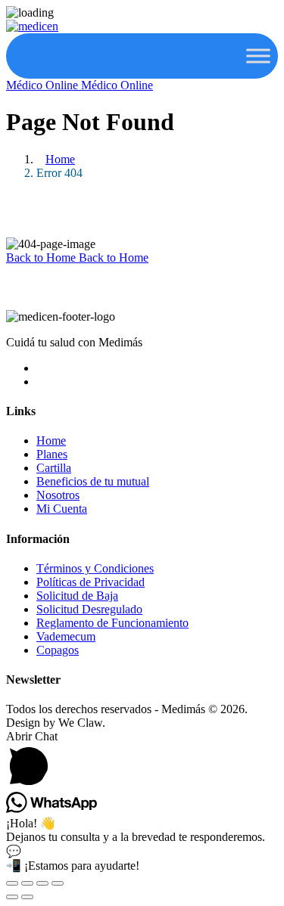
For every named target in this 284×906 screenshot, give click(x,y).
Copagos (57, 650)
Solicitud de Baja (77, 595)
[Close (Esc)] (57, 883)
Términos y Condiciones (95, 568)
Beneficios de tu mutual (92, 481)
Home (60, 159)
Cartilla (53, 467)
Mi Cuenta (61, 508)
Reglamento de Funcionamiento (112, 622)
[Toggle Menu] (258, 55)
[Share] (42, 883)
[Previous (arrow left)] (12, 897)
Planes (51, 454)
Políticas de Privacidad (90, 582)
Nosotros (58, 495)
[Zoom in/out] (12, 883)
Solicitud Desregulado (89, 609)
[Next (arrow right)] (27, 897)
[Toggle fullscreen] (27, 883)
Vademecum (65, 636)
